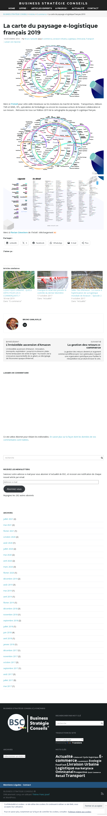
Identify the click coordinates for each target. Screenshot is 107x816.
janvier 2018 (8, 644)
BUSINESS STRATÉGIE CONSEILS (53, 3)
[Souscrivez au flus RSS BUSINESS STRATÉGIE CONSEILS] (102, 793)
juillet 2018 (8, 626)
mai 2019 (7, 590)
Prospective (80, 772)
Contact (93, 8)
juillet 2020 (8, 549)
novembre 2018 (10, 614)
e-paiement (82, 761)
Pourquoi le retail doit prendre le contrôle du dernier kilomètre (51, 291)
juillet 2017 (8, 680)
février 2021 (8, 531)
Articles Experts (41, 8)
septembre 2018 (10, 620)
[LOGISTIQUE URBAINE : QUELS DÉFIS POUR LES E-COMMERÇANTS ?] (19, 280)
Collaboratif (77, 757)
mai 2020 (7, 554)
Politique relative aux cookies (79, 812)
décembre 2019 (10, 578)
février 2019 (8, 602)
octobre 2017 (9, 662)
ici (55, 232)
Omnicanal (81, 39)
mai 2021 (7, 525)
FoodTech (61, 764)
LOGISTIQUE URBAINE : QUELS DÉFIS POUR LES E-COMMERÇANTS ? (17, 293)
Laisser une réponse (12, 42)
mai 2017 (7, 686)
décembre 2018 (10, 608)
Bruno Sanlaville (31, 39)
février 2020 (8, 572)
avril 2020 (7, 560)
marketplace (84, 768)
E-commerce (47, 39)
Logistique (72, 39)
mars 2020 (8, 566)
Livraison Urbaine (60, 39)
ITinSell (14, 104)
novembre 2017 (10, 656)
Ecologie (95, 761)
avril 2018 (7, 638)
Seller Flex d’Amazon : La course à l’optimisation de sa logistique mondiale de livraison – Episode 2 (86, 293)
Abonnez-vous (14, 489)
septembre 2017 (10, 668)
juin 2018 (7, 632)
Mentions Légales (12, 784)
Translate (77, 742)
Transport (90, 39)
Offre (23, 8)
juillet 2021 (8, 519)
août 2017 (8, 674)
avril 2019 (7, 596)
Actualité (78, 8)
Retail (60, 775)
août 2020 (8, 543)
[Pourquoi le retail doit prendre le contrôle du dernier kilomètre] (53, 280)
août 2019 (8, 584)
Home (11, 8)
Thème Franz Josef (40, 794)
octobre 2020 (9, 537)
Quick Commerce (94, 772)
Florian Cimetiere (19, 232)
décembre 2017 (10, 650)
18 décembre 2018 (12, 39)
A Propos (61, 8)
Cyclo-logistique (91, 757)
